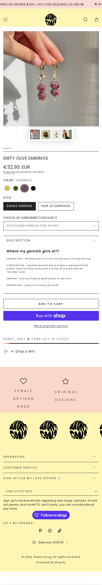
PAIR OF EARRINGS (55, 206)
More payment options (51, 326)
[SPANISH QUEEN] (15, 188)
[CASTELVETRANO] (7, 188)
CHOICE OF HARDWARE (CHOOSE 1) (30, 218)
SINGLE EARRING (19, 206)
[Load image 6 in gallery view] (67, 134)
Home (7, 148)
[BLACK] (33, 188)
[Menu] (5, 19)
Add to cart (51, 304)
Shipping (8, 172)
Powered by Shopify (51, 562)
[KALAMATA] (24, 188)
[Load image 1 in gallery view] (35, 134)
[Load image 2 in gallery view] (46, 134)
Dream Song (42, 557)
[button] (85, 19)
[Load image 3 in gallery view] (56, 134)
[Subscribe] (96, 491)
